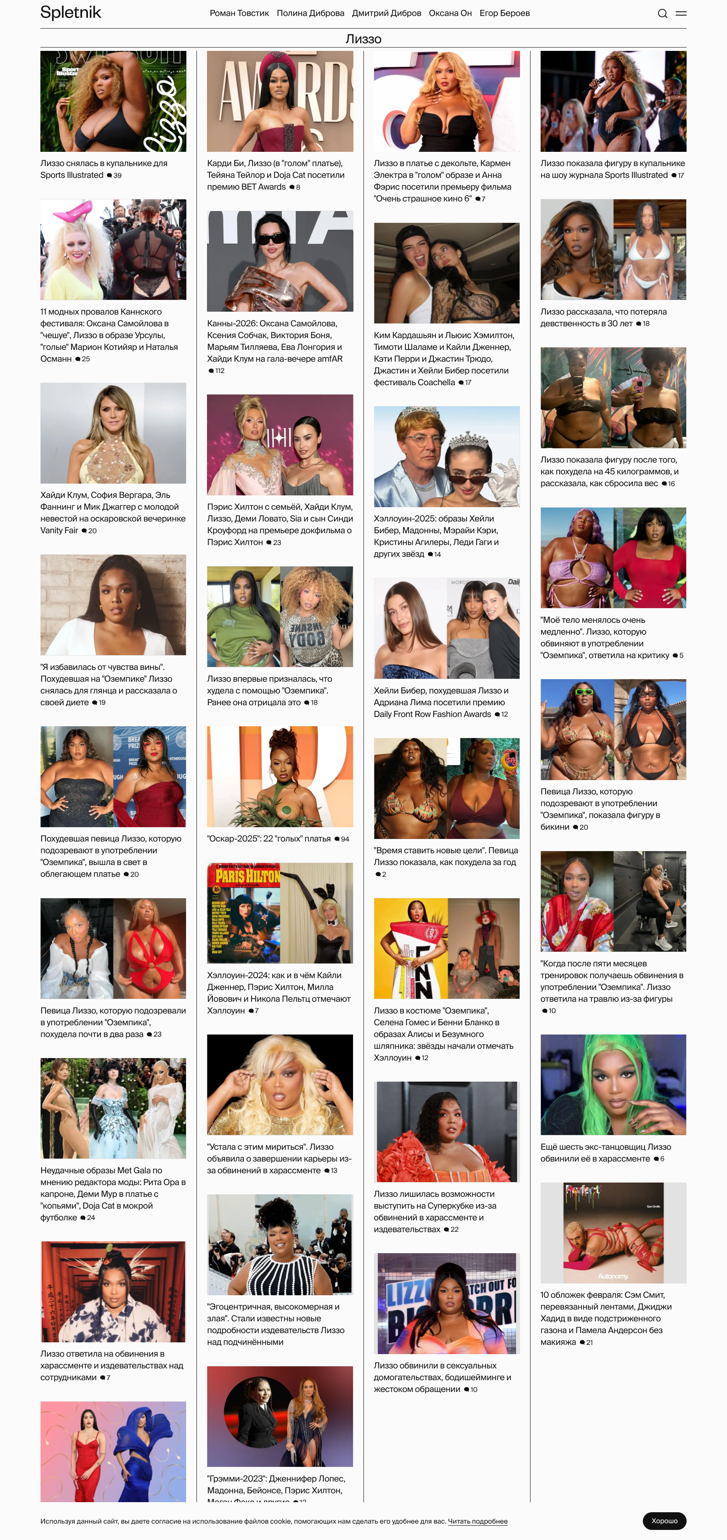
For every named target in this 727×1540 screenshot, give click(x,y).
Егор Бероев (505, 13)
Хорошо (665, 1520)
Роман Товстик (239, 13)
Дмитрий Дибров (387, 13)
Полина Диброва (311, 13)
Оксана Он (450, 13)
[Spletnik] (70, 13)
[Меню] (681, 13)
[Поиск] (662, 13)
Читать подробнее (478, 1521)
